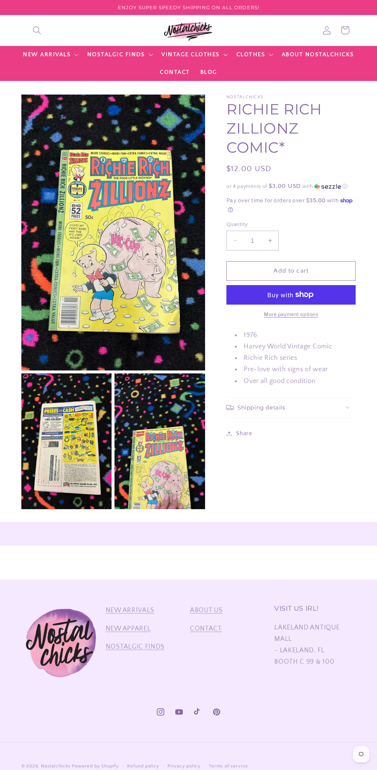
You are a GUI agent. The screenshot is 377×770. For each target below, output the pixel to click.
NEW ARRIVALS (130, 610)
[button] (37, 30)
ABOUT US (206, 610)
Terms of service (228, 766)
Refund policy (143, 766)
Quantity (237, 224)
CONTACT (206, 628)
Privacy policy (184, 766)
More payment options (291, 314)
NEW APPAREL (128, 628)
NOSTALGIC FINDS (135, 646)
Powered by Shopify (95, 766)
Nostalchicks (56, 766)
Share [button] (244, 433)
